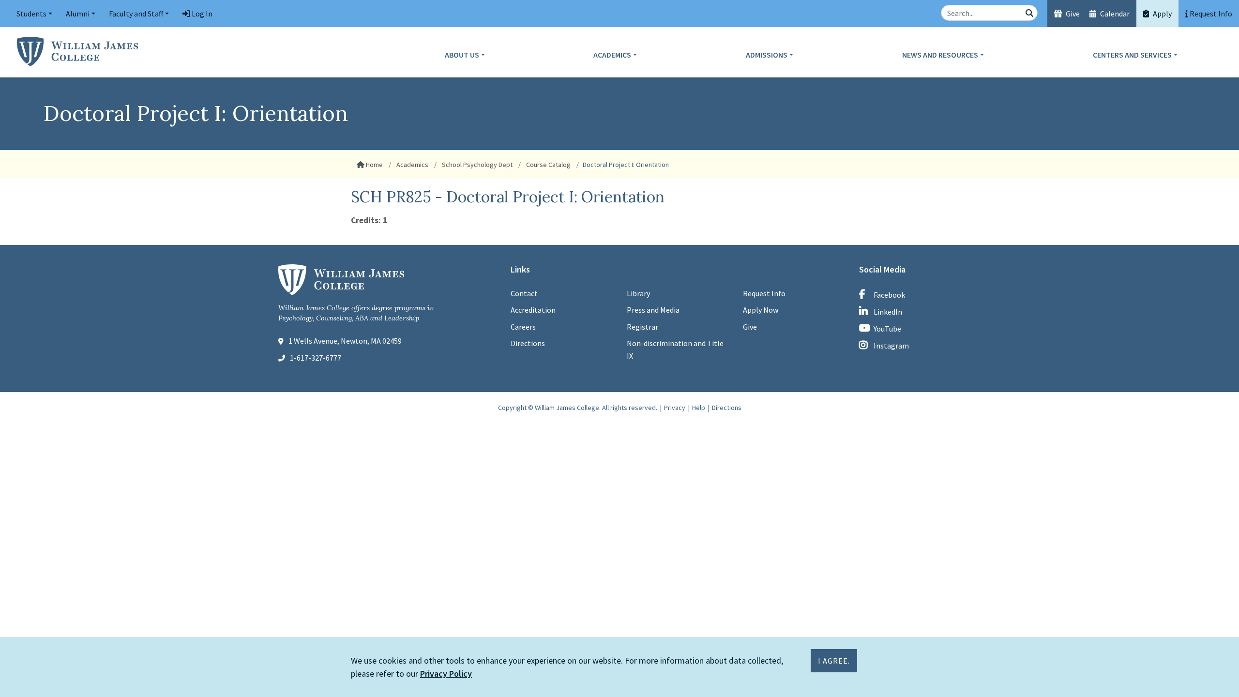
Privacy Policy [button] (446, 673)
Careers (523, 327)
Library (638, 293)
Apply (1161, 13)
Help (698, 407)
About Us (462, 55)
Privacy (674, 407)
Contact (524, 293)
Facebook (889, 295)
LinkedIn (888, 312)
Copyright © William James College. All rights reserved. (577, 407)
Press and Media (653, 310)
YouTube (887, 328)
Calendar (1114, 13)
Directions (528, 343)
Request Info (764, 293)
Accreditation (533, 310)
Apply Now (760, 310)
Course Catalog (548, 164)
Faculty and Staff (136, 13)
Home (373, 164)
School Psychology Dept (476, 164)
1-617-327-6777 (315, 358)
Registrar (642, 327)
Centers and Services (1132, 55)
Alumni (78, 13)
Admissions (766, 55)
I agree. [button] (834, 661)
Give (1072, 13)
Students (31, 13)
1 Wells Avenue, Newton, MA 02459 (345, 341)
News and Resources (940, 55)
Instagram (891, 345)
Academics (612, 55)
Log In (201, 13)
